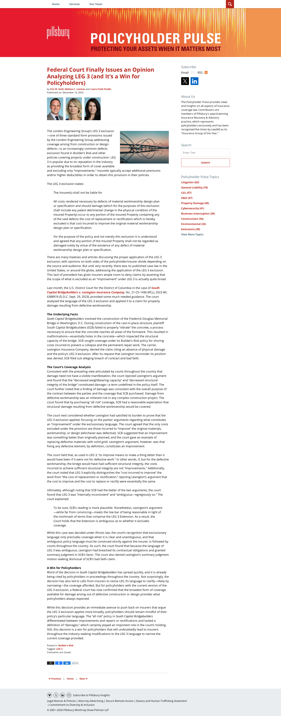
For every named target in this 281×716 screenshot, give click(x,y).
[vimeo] (49, 695)
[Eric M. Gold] (56, 108)
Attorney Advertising (90, 701)
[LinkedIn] (194, 81)
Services (74, 4)
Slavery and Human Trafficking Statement (161, 701)
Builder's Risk (66, 645)
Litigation (190, 182)
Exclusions (190, 229)
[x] (56, 695)
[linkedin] (62, 695)
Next (83, 678)
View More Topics (192, 234)
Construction (192, 219)
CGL (186, 192)
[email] (69, 695)
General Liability (194, 187)
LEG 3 (59, 648)
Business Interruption (198, 213)
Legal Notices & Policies (61, 701)
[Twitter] (185, 81)
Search (205, 162)
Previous (55, 678)
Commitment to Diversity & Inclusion (72, 705)
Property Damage (195, 203)
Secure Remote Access (120, 701)
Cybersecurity (192, 208)
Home (56, 4)
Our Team (95, 4)
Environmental (193, 224)
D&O (186, 198)
